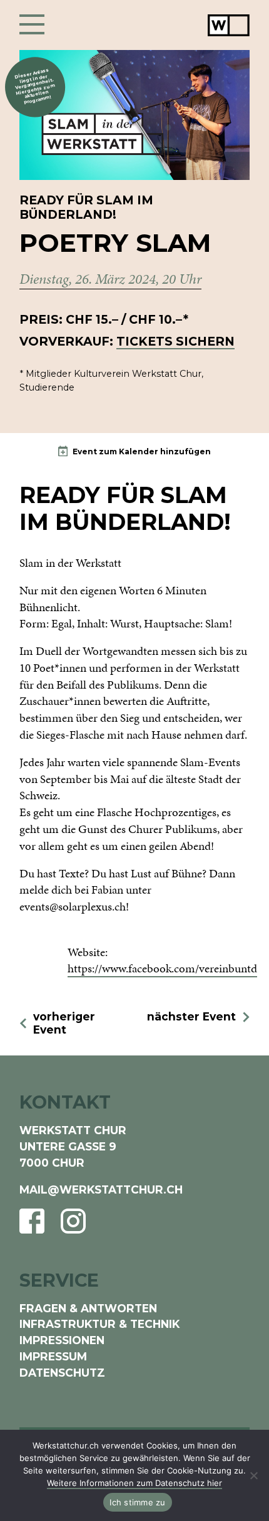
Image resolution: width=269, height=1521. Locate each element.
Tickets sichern (175, 342)
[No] (253, 1475)
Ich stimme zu (137, 1502)
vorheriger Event (64, 1023)
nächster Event (191, 1016)
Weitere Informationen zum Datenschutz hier (134, 1483)
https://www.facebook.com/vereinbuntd (162, 968)
